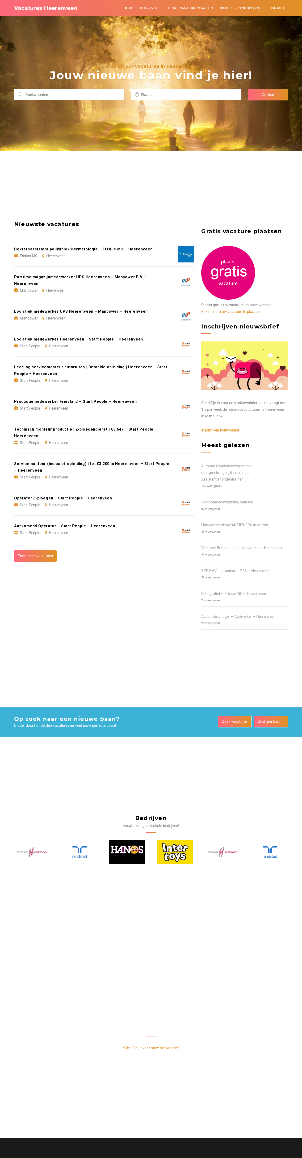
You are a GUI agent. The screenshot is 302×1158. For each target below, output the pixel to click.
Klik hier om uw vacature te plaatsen (231, 311)
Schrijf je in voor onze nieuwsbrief (151, 1048)
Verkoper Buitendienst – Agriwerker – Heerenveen (242, 548)
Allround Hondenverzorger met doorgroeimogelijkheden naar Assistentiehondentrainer (226, 472)
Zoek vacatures (234, 721)
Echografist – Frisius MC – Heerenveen (233, 593)
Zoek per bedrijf (271, 721)
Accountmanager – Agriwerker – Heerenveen (238, 616)
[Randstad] (32, 852)
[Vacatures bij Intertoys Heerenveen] (127, 852)
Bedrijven (149, 8)
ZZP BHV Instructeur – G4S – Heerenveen (236, 571)
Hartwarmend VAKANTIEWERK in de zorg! (235, 525)
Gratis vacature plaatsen (190, 8)
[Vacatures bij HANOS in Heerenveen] (80, 852)
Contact (277, 8)
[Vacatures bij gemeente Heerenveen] (175, 852)
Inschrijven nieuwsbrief (241, 8)
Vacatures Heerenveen (45, 8)
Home (128, 8)
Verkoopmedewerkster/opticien (227, 502)
